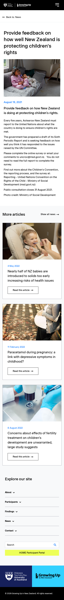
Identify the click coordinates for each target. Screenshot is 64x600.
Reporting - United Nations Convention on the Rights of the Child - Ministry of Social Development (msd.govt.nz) (30, 181)
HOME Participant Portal (32, 552)
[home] (17, 5)
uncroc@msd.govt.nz (32, 157)
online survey (35, 153)
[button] (57, 5)
